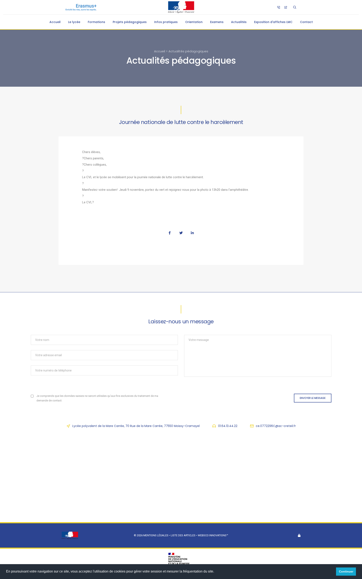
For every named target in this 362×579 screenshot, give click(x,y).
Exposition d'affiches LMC (273, 22)
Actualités (239, 22)
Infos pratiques (166, 22)
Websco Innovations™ (213, 535)
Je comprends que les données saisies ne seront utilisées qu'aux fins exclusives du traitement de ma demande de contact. (97, 398)
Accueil (55, 22)
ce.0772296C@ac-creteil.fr (276, 426)
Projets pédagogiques (130, 22)
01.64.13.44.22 (227, 426)
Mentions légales (155, 535)
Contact (306, 22)
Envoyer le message (313, 398)
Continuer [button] (346, 571)
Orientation (194, 22)
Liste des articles (183, 535)
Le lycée (74, 22)
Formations (96, 22)
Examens (217, 22)
